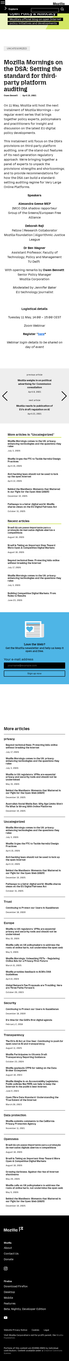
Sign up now (34, 673)
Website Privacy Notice (15, 1330)
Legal (46, 1330)
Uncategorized (17, 48)
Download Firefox (16, 1286)
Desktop (9, 1292)
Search (62, 9)
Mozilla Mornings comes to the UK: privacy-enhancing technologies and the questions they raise (34, 444)
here (41, 334)
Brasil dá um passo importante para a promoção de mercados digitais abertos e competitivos (31, 530)
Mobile (8, 1297)
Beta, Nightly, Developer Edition (25, 1309)
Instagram (5, 1268)
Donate (8, 1259)
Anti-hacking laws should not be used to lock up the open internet (33, 475)
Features (10, 1303)
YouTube (5, 1317)
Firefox (8, 1281)
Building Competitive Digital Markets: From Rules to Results (32, 594)
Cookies (35, 1330)
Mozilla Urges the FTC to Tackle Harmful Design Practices (34, 460)
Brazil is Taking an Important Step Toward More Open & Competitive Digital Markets (31, 546)
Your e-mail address (18, 659)
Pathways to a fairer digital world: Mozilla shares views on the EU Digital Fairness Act (32, 505)
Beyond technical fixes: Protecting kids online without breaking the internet (33, 561)
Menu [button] (2, 2)
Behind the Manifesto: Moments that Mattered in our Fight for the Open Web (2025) (34, 490)
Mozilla (59, 3)
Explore (13, 9)
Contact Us (11, 1253)
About (8, 1248)
